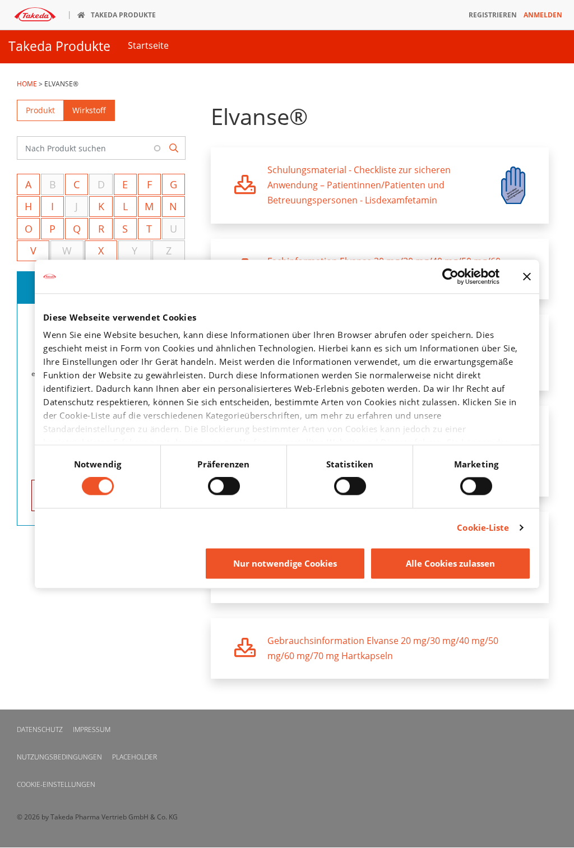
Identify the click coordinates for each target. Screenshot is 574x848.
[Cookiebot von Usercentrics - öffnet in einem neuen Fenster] (450, 276)
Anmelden (543, 15)
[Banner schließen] (527, 276)
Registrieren (493, 15)
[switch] (224, 486)
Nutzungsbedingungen (59, 757)
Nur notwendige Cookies (285, 563)
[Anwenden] (174, 148)
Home (27, 84)
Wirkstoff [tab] (89, 110)
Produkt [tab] (40, 110)
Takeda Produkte (59, 46)
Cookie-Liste (483, 528)
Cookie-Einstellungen (56, 784)
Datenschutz (40, 729)
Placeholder (134, 757)
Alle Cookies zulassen (450, 563)
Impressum (91, 729)
